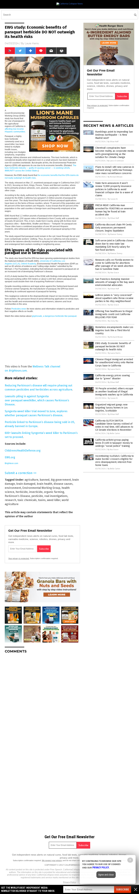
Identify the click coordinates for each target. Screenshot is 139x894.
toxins (42, 500)
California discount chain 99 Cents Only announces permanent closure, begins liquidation (113, 227)
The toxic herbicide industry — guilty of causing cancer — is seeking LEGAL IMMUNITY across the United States (40, 168)
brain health (44, 483)
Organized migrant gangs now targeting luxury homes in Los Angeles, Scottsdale (111, 407)
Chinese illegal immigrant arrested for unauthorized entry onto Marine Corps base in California (114, 362)
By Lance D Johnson (115, 161)
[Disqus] (42, 698)
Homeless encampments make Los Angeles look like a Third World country (114, 330)
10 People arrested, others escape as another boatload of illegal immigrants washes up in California (114, 391)
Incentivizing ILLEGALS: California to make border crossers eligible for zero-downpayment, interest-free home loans (114, 461)
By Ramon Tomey (115, 234)
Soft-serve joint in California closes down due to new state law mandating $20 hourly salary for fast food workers (114, 245)
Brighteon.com (11, 463)
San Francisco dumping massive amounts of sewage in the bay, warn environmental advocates (114, 282)
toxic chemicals (27, 500)
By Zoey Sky (113, 321)
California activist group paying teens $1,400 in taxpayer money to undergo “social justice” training (114, 442)
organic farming (54, 492)
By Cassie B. (113, 199)
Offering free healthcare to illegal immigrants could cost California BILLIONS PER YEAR (113, 314)
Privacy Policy (69, 882)
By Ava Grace (113, 273)
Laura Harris (32, 43)
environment (13, 487)
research (10, 500)
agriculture (31, 479)
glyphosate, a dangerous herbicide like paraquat (54, 316)
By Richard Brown (115, 177)
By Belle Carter (113, 433)
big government (61, 479)
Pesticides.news (18, 309)
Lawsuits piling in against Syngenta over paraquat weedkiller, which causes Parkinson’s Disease (37, 400)
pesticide (37, 496)
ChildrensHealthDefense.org (23, 450)
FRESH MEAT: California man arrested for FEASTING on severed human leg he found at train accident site (114, 210)
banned (44, 479)
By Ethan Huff (112, 141)
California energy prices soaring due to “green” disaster (112, 377)
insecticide (36, 492)
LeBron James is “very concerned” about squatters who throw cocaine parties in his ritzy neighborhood (114, 298)
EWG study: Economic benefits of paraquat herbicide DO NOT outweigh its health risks (113, 346)
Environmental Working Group (41, 487)
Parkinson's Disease (17, 496)
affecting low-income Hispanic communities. (15, 130)
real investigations (55, 496)
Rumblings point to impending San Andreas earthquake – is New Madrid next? (114, 134)
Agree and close (106, 874)
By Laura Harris (114, 353)
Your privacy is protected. (18, 558)
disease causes (63, 483)
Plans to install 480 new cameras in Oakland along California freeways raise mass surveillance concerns (114, 170)
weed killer (53, 500)
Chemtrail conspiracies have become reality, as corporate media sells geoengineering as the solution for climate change (114, 152)
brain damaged (25, 483)
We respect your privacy (52, 860)
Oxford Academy (28, 264)
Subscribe (122, 889)
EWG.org (10, 457)
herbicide (22, 492)
